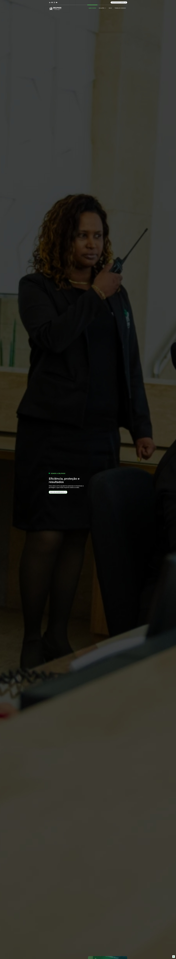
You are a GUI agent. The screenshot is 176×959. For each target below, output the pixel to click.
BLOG (110, 8)
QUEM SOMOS (92, 8)
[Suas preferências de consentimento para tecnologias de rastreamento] (173, 956)
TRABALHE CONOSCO (120, 8)
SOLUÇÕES (101, 8)
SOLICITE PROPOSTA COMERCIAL (118, 2)
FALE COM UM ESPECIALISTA (57, 492)
